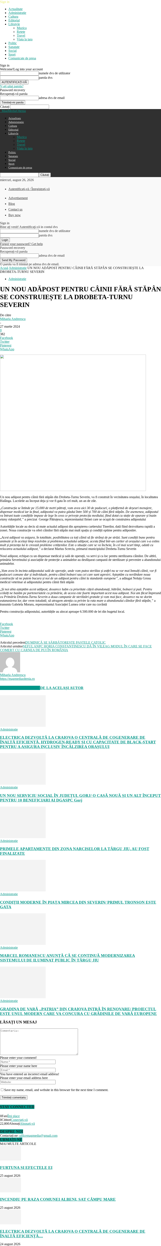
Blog (11, 203)
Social (12, 50)
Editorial (14, 20)
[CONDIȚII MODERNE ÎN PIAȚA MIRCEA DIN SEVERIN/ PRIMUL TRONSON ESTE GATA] (23, 890)
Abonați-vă (27, 1123)
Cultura (13, 16)
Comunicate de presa (22, 58)
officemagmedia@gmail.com (38, 1135)
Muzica (22, 28)
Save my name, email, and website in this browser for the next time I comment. (56, 1090)
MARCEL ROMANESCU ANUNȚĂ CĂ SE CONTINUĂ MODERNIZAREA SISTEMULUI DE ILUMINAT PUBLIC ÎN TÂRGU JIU (67, 957)
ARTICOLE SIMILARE (20, 688)
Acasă (4, 268)
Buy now (14, 215)
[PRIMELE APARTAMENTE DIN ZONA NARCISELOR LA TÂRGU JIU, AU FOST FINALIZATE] (23, 837)
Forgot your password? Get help (21, 244)
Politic (12, 43)
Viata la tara (24, 39)
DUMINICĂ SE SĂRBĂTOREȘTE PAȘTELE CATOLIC (65, 642)
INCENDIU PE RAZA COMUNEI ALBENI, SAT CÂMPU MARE (58, 1199)
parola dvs (45, 77)
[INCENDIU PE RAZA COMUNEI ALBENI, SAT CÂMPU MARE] (10, 1191)
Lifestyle (14, 24)
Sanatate (13, 47)
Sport (12, 54)
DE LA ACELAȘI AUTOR (61, 688)
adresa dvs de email (52, 98)
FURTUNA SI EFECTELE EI (26, 1167)
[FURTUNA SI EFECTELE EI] (10, 1159)
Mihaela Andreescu (13, 319)
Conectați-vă (19, 1120)
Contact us (15, 209)
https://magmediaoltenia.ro (17, 678)
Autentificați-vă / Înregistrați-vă (29, 189)
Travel (21, 35)
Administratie (17, 13)
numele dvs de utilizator (54, 73)
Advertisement (18, 198)
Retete (21, 31)
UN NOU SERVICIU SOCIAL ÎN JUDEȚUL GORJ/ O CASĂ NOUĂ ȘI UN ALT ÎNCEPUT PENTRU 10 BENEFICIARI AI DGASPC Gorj (80, 797)
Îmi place (14, 1116)
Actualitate (15, 9)
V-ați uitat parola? (11, 86)
